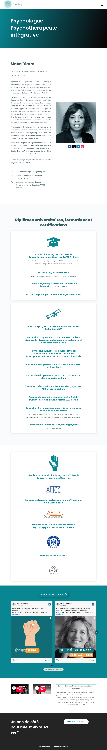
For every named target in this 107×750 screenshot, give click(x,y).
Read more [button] (16, 614)
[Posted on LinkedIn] (49, 604)
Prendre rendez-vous (76, 722)
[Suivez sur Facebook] (69, 146)
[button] (10, 632)
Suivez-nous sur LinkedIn (52, 594)
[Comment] (61, 660)
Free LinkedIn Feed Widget (54, 669)
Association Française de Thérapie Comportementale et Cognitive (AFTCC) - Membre (31, 185)
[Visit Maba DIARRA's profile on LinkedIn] (14, 604)
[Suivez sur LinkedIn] (78, 146)
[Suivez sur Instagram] (82, 146)
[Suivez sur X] (74, 146)
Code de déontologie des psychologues (30, 172)
